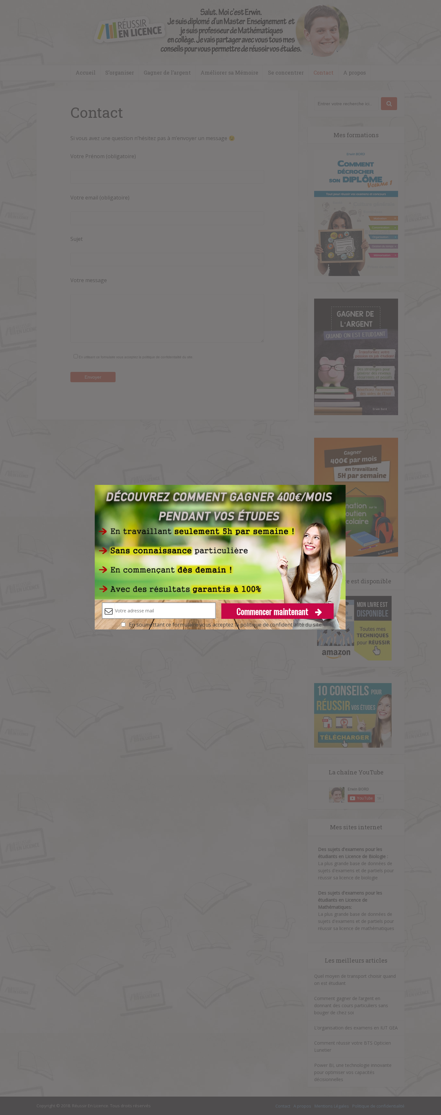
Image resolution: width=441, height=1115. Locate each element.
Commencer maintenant (273, 611)
